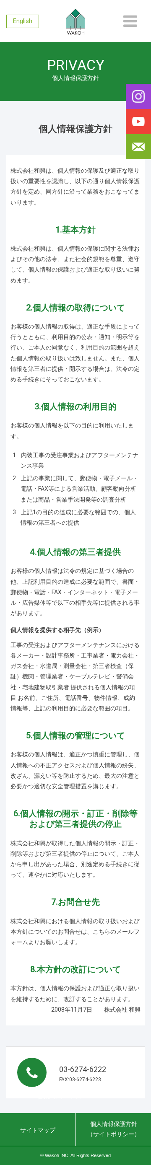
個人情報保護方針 (113, 1129)
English (22, 21)
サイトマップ (37, 1130)
